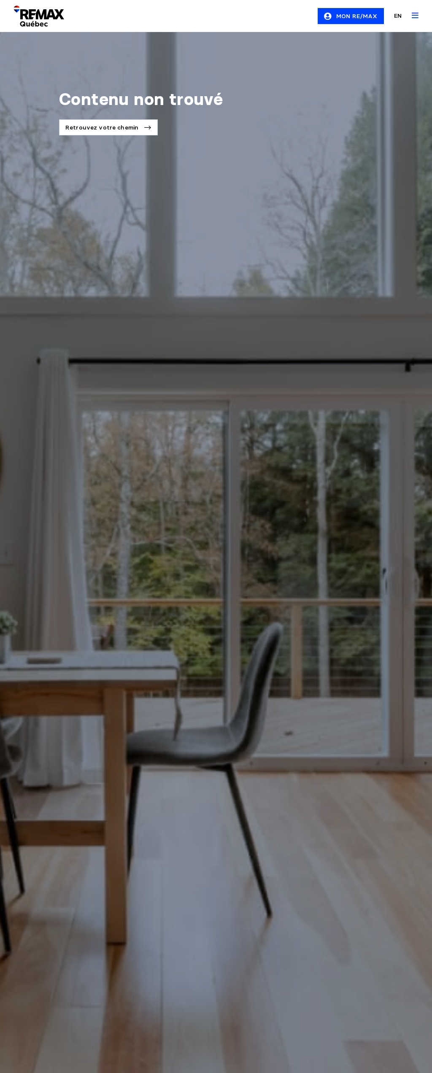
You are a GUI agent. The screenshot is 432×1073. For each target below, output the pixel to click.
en (398, 15)
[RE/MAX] (34, 16)
